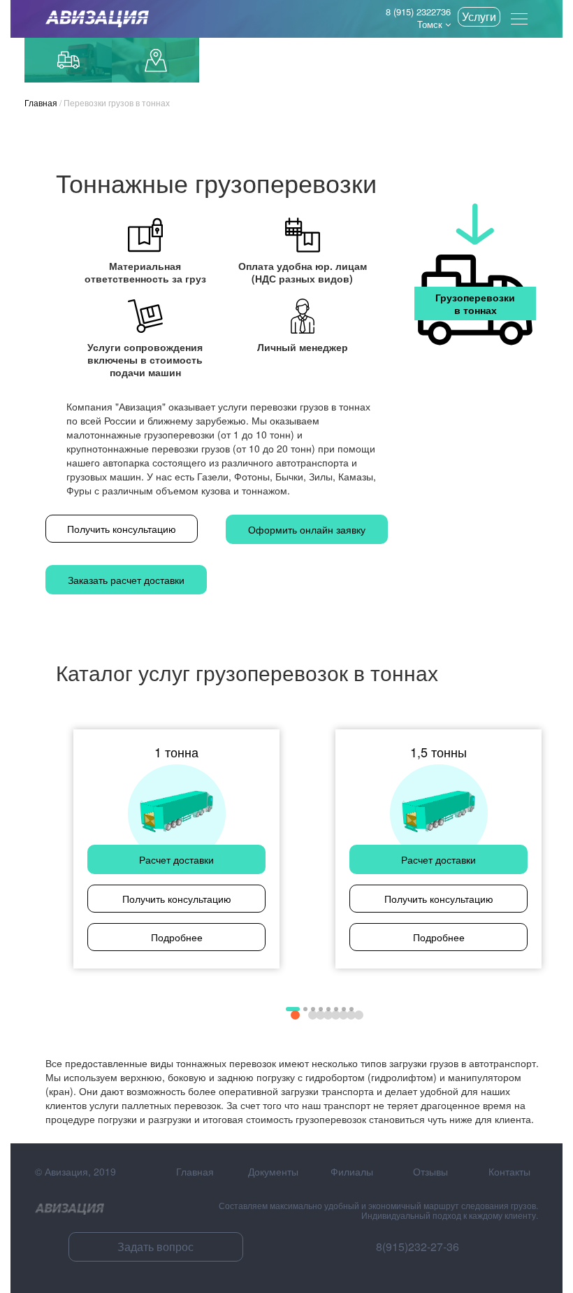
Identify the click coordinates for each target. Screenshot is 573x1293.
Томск (431, 24)
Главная (40, 102)
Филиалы (352, 1171)
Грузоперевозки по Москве (68, 60)
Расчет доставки (176, 859)
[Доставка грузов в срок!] (92, 19)
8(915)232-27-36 (417, 1246)
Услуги (479, 16)
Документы (273, 1171)
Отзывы (430, 1171)
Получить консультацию (121, 529)
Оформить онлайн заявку (306, 529)
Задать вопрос (155, 1246)
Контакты (509, 1171)
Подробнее (177, 937)
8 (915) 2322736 (418, 11)
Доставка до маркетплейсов (155, 60)
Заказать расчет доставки (126, 580)
